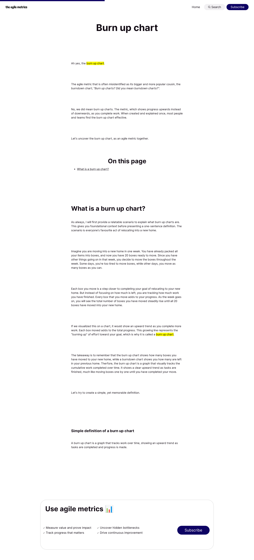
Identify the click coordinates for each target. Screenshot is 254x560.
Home (196, 7)
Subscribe (237, 7)
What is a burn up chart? (93, 169)
